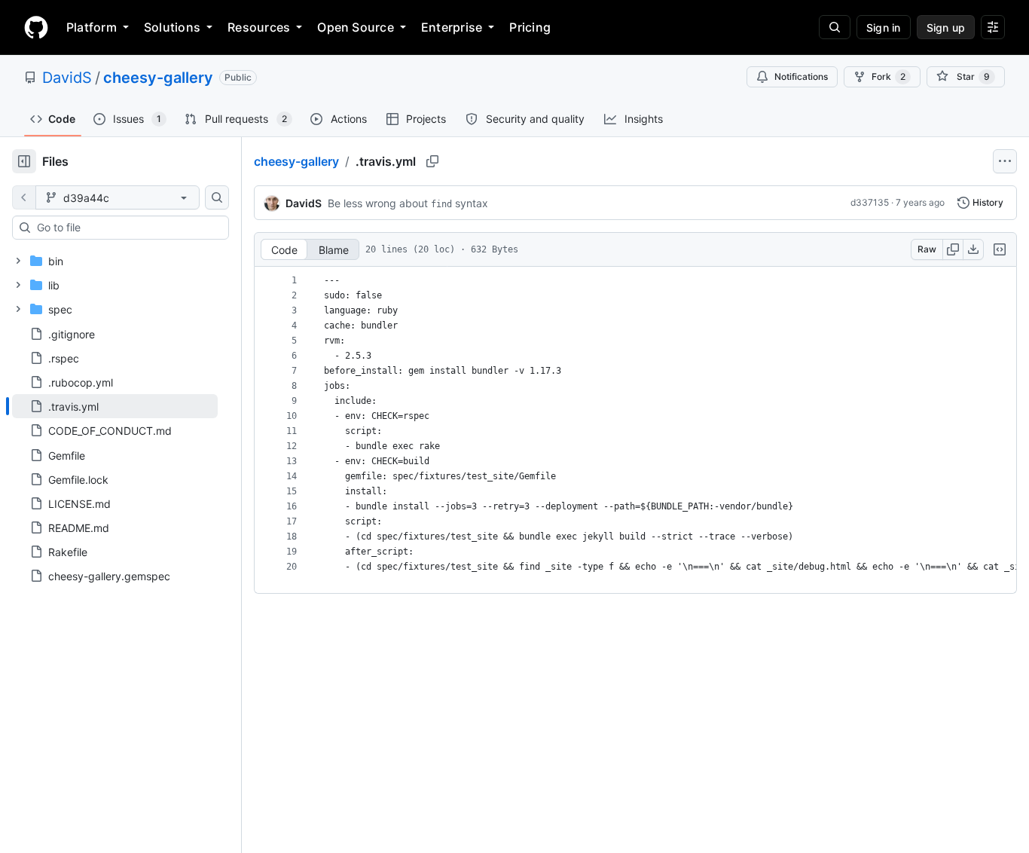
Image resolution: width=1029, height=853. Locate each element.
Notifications (801, 76)
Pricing (530, 27)
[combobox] (126, 227)
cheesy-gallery (158, 78)
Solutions (172, 27)
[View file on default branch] (24, 197)
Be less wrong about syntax (408, 203)
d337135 (869, 202)
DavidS (67, 78)
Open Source (355, 27)
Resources (258, 27)
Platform (91, 27)
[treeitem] (115, 406)
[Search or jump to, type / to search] (834, 27)
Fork (888, 76)
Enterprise (451, 27)
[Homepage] (36, 27)
